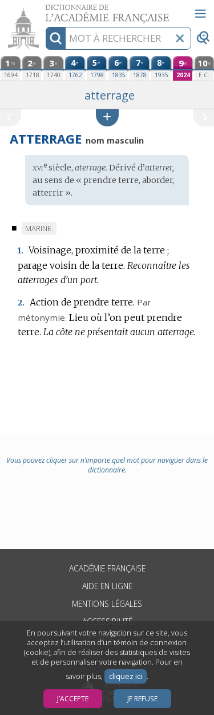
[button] (107, 117)
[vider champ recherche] (179, 38)
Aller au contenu (44, 10)
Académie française (107, 568)
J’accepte (72, 699)
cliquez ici (125, 676)
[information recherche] (56, 38)
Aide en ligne (107, 586)
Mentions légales (107, 603)
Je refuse (142, 699)
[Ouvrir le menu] (200, 13)
